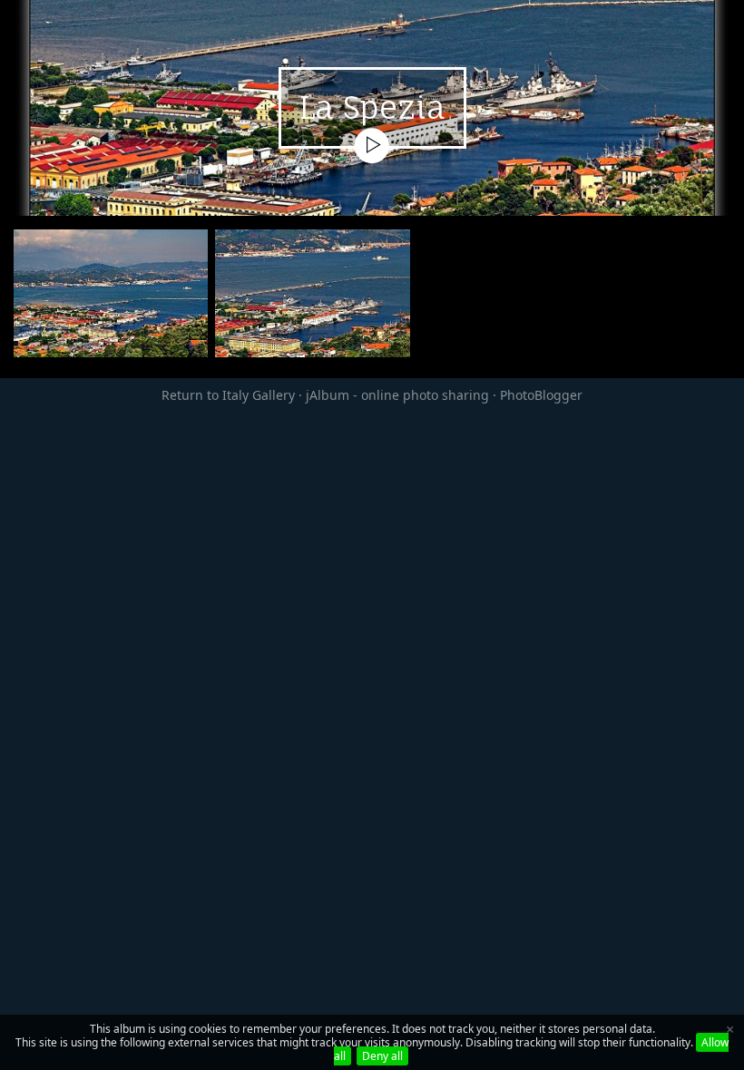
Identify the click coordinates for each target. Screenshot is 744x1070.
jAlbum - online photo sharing (397, 395)
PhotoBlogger (541, 395)
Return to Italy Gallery (228, 395)
